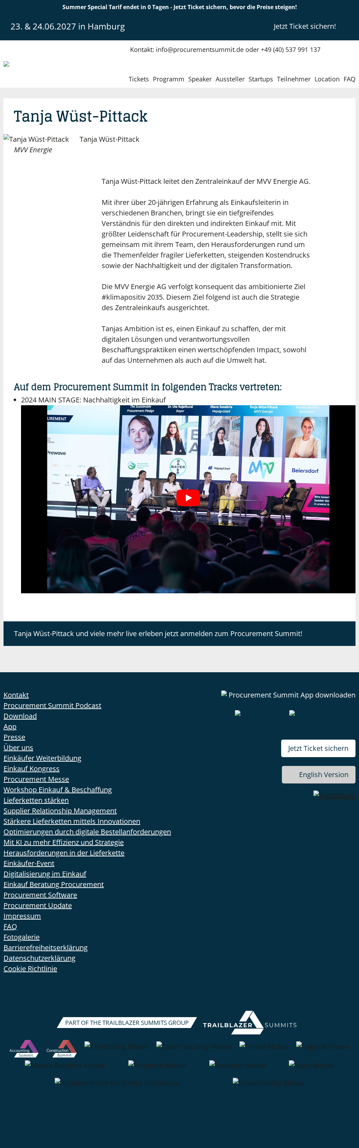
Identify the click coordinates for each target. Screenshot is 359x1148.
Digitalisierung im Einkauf (45, 874)
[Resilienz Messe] (237, 1069)
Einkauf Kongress (32, 768)
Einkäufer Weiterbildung (42, 758)
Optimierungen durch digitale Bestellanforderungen (87, 831)
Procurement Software (40, 895)
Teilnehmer (294, 79)
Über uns (18, 747)
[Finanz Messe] (264, 1050)
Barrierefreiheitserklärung (46, 947)
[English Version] (349, 26)
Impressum (22, 916)
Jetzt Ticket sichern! (305, 26)
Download (20, 716)
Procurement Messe (36, 779)
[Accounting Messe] (24, 1050)
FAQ (349, 79)
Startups (261, 79)
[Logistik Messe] (322, 1050)
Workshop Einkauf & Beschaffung (58, 789)
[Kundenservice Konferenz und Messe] (117, 1086)
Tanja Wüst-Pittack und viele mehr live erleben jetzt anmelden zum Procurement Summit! (158, 633)
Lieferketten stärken (36, 800)
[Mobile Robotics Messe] (65, 1069)
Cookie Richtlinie (30, 968)
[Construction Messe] (62, 1050)
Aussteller (230, 79)
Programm (168, 79)
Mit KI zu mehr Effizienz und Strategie (64, 842)
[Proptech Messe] (157, 1069)
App (10, 726)
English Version (323, 774)
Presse (14, 737)
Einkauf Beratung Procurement (54, 884)
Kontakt (16, 695)
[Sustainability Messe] (268, 1086)
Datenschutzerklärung (39, 958)
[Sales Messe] (311, 1069)
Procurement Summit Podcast (52, 705)
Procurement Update (38, 905)
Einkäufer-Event (29, 863)
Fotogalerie (22, 937)
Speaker (200, 79)
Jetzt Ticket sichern (318, 748)
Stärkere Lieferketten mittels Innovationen (72, 821)
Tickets (139, 79)
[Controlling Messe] (116, 1050)
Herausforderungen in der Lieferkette (64, 852)
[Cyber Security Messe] (194, 1050)
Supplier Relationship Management (60, 810)
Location (327, 79)
